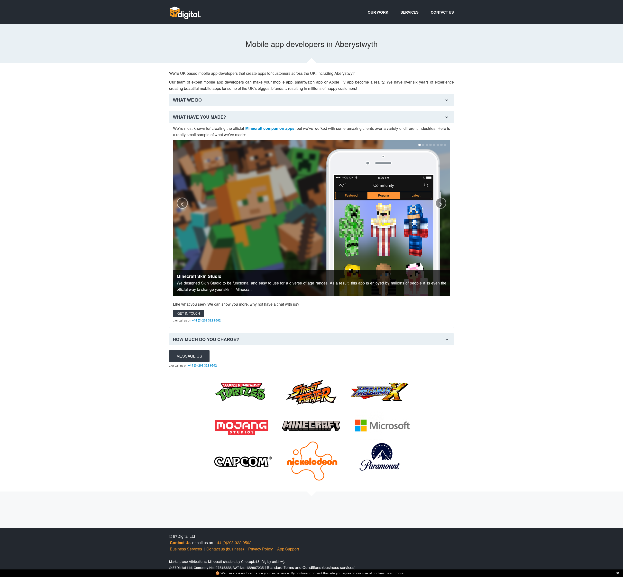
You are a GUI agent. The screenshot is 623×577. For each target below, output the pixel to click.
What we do (187, 100)
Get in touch (188, 313)
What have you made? (199, 117)
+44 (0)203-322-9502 (233, 542)
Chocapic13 (250, 561)
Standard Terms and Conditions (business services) (311, 567)
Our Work (378, 12)
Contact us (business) (225, 549)
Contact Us (442, 12)
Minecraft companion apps (270, 128)
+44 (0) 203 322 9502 (206, 320)
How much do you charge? (206, 339)
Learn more (394, 573)
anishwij (278, 561)
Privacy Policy (260, 549)
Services (410, 12)
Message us (189, 356)
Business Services (186, 549)
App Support (288, 549)
